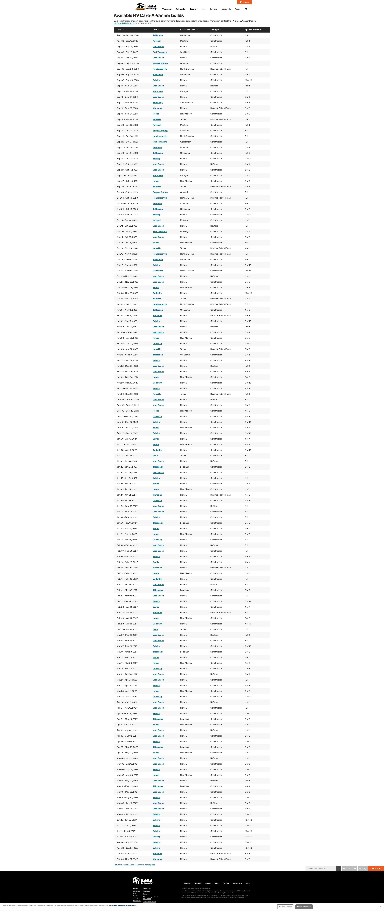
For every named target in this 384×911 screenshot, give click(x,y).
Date (119, 29)
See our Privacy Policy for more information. (123, 905)
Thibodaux (158, 467)
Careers (145, 894)
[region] (192, 907)
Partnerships (137, 900)
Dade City (157, 293)
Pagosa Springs (160, 63)
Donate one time (136, 892)
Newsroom (146, 891)
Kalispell (157, 41)
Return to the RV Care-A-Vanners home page (134, 864)
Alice (155, 455)
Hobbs (156, 113)
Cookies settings (285, 907)
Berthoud (157, 147)
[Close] (381, 906)
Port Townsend (160, 52)
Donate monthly (135, 897)
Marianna (157, 108)
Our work (225, 883)
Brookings (158, 102)
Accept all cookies (304, 907)
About (248, 883)
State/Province (187, 29)
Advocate (198, 883)
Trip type (214, 29)
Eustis (156, 439)
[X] (349, 868)
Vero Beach (158, 46)
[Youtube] (354, 868)
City (155, 29)
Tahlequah (158, 35)
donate (246, 2)
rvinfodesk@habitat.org (124, 23)
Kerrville (157, 119)
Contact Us (147, 888)
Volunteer (187, 883)
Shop (216, 883)
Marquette (158, 91)
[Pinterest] (360, 868)
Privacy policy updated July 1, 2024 (150, 898)
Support (208, 883)
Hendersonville (160, 69)
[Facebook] (344, 868)
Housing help (237, 883)
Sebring (156, 80)
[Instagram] (365, 868)
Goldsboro (158, 270)
